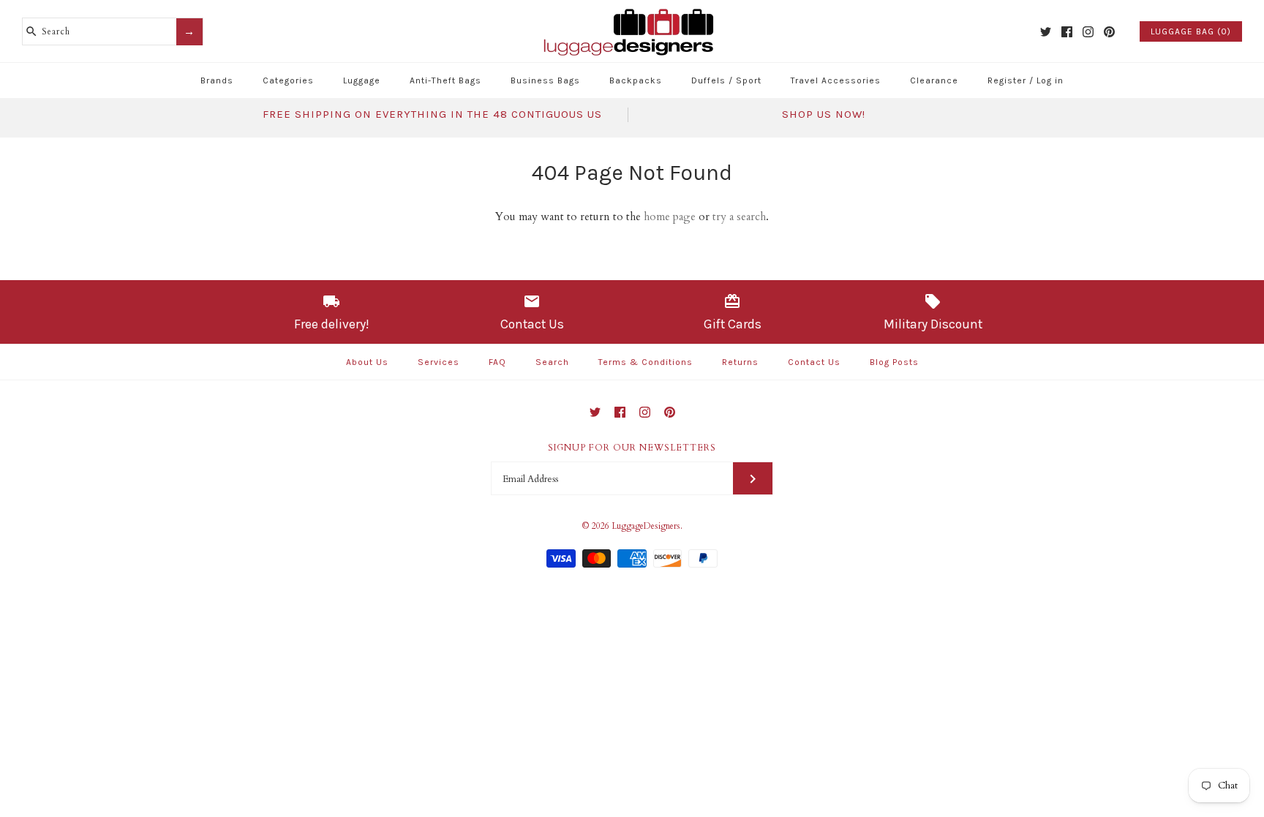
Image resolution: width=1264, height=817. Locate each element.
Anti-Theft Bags (445, 80)
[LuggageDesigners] (632, 10)
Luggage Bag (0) (1191, 31)
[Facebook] (1066, 31)
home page (670, 216)
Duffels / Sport (726, 80)
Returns (740, 362)
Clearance (934, 80)
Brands (216, 80)
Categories (288, 80)
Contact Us (814, 362)
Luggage (361, 80)
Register (1007, 80)
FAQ (497, 362)
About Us (367, 362)
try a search (739, 216)
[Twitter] (1045, 31)
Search (552, 362)
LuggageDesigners (646, 526)
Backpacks (635, 80)
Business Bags (545, 80)
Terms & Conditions (645, 362)
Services (438, 362)
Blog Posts (894, 362)
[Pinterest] (1109, 31)
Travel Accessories (836, 80)
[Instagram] (1088, 31)
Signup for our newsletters (632, 447)
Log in (1050, 80)
